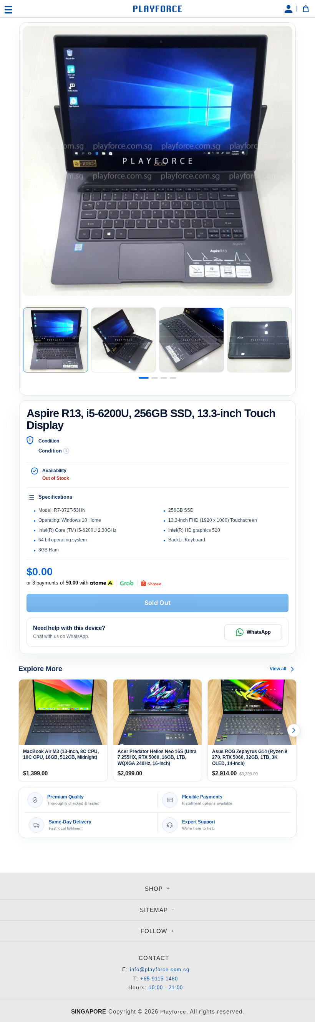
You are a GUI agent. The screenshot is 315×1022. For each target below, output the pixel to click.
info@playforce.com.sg (159, 969)
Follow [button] (155, 931)
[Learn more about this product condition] (66, 451)
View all (278, 668)
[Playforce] (157, 8)
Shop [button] (155, 888)
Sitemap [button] (155, 910)
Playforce (173, 1012)
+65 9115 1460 (159, 979)
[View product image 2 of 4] (123, 339)
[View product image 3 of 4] (191, 339)
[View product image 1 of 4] (55, 339)
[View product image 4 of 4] (259, 339)
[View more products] (293, 730)
